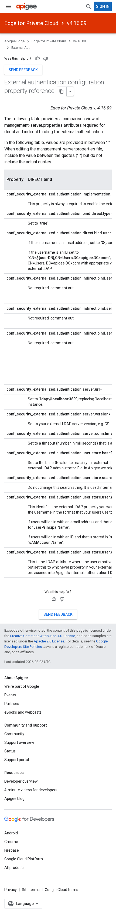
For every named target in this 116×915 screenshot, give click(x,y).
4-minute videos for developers (30, 790)
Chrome (11, 842)
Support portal (16, 760)
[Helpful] (37, 58)
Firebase (11, 850)
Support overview (19, 742)
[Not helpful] (46, 58)
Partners (11, 703)
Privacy (10, 890)
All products (14, 867)
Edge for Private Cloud (31, 23)
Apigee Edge (14, 41)
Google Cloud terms (61, 890)
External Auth (21, 48)
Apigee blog (14, 798)
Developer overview (21, 781)
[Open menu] (8, 6)
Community (14, 734)
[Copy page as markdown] (62, 91)
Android (11, 833)
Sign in (103, 6)
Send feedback (23, 70)
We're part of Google (21, 686)
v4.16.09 (77, 23)
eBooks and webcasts (23, 712)
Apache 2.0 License (49, 641)
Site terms (31, 890)
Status (10, 751)
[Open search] (88, 6)
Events (10, 695)
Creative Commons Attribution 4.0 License (42, 636)
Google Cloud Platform (23, 859)
